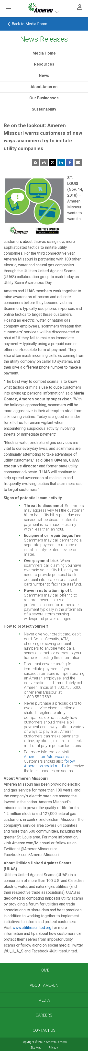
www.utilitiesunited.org (31, 927)
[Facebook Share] (69, 162)
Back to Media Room (29, 24)
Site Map (36, 1047)
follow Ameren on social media (49, 763)
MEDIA (44, 1000)
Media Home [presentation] (44, 53)
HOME (44, 970)
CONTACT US (44, 1030)
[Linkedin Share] (61, 162)
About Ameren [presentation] (44, 86)
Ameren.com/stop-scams (46, 756)
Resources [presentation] (44, 64)
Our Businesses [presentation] (44, 98)
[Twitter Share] (52, 162)
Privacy (53, 1047)
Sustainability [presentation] (44, 109)
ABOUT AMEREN (44, 985)
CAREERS (44, 1015)
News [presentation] (44, 75)
